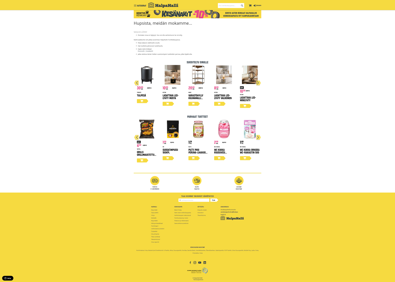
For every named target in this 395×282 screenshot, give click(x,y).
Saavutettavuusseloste (181, 223)
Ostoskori (200, 213)
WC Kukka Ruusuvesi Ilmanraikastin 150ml (222, 153)
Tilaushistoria (202, 215)
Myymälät (154, 210)
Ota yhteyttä (155, 234)
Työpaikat (154, 231)
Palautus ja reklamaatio (181, 221)
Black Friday (178, 210)
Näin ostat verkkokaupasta (182, 213)
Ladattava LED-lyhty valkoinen (223, 96)
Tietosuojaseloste (198, 279)
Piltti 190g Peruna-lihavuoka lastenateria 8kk (198, 152)
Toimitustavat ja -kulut (181, 218)
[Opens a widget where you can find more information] (7, 278)
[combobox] (231, 5)
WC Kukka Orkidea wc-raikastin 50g (250, 151)
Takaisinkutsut (155, 239)
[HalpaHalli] (163, 5)
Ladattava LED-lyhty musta (171, 96)
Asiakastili (149, 51)
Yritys (153, 215)
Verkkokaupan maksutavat (182, 215)
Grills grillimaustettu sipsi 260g (145, 154)
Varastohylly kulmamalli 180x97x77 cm (195, 98)
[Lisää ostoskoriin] (142, 101)
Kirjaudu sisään (202, 210)
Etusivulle (141, 51)
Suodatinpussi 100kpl (170, 151)
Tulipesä (141, 95)
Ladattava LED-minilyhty (248, 99)
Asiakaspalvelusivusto (228, 210)
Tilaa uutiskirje (155, 237)
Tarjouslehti (154, 213)
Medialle (153, 218)
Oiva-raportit (155, 242)
